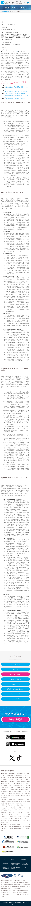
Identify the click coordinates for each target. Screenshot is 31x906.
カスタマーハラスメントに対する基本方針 (25, 864)
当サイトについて (15, 694)
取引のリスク (13, 859)
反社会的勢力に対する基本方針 (15, 868)
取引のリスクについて (15, 674)
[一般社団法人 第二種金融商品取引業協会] (22, 842)
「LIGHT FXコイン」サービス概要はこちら (15, 93)
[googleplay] (15, 737)
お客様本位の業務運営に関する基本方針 (15, 864)
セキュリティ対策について (15, 679)
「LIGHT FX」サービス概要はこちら (14, 86)
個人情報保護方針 (5, 863)
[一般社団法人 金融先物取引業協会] (8, 842)
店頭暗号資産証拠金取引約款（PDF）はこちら (16, 98)
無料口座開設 (15, 719)
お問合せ (15, 669)
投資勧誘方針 (23, 859)
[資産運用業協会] (8, 847)
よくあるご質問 (15, 664)
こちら (16, 51)
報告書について (15, 684)
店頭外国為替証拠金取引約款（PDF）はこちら (16, 91)
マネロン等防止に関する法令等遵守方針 (6, 868)
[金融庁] (8, 838)
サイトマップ (15, 699)
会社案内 (3, 859)
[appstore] (15, 744)
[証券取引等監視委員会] (8, 852)
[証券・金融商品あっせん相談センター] (22, 847)
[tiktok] (19, 758)
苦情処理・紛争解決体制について (15, 689)
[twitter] (12, 758)
